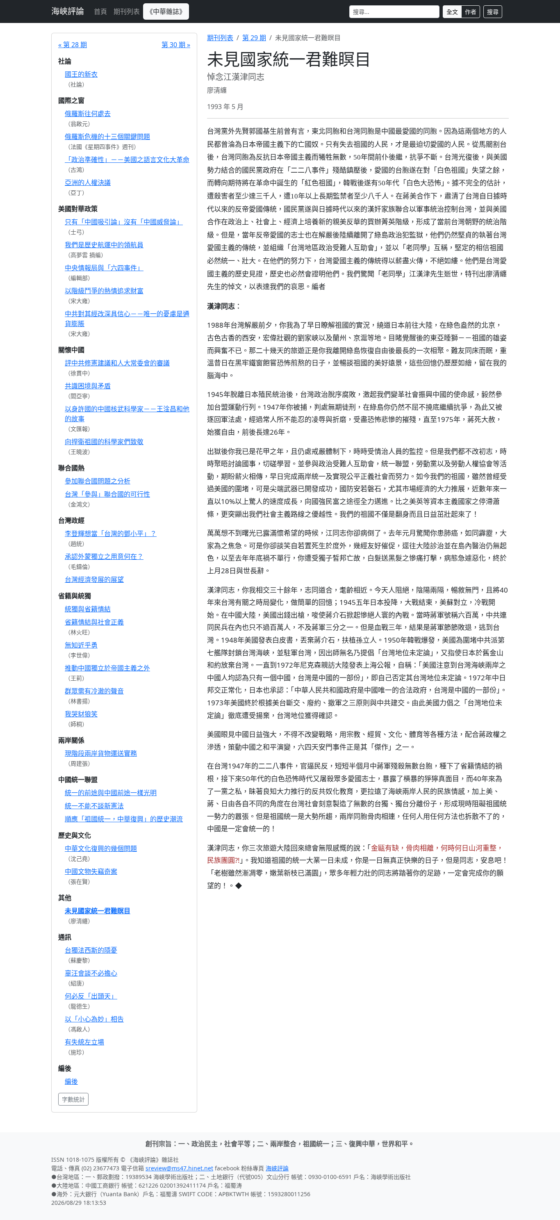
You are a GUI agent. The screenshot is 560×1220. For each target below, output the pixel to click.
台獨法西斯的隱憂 (91, 950)
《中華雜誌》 (166, 11)
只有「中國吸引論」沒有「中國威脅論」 (124, 221)
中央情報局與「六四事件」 (104, 267)
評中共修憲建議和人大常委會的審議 (117, 362)
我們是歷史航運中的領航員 (104, 244)
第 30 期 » (176, 44)
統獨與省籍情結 (88, 608)
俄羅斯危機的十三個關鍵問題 (107, 136)
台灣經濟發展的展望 (94, 579)
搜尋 (493, 12)
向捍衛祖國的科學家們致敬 (104, 441)
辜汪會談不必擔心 (91, 973)
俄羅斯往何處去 (88, 113)
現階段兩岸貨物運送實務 (101, 753)
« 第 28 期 (72, 44)
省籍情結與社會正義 (94, 622)
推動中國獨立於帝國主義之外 (107, 668)
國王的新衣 (81, 74)
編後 (71, 1081)
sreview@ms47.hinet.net (179, 1168)
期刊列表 (127, 11)
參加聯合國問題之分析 (97, 481)
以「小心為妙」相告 (94, 1019)
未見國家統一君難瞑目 (97, 910)
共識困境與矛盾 (88, 385)
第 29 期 (254, 37)
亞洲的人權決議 (88, 182)
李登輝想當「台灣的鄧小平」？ (111, 533)
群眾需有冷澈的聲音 (94, 691)
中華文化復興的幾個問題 (101, 848)
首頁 (100, 11)
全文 (452, 12)
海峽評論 (67, 11)
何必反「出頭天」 (91, 996)
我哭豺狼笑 (81, 713)
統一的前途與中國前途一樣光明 (111, 792)
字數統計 (73, 1099)
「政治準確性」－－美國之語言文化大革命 (127, 159)
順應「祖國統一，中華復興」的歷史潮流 (124, 818)
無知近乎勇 (81, 645)
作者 (470, 12)
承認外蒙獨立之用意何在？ (104, 556)
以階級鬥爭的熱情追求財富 (104, 290)
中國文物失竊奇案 (91, 871)
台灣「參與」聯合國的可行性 (107, 494)
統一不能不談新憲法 (94, 805)
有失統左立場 (84, 1042)
